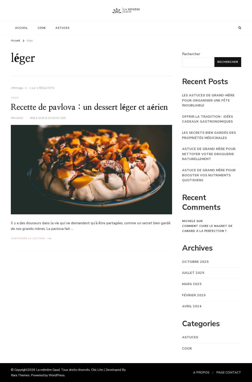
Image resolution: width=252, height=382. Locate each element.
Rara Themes (20, 375)
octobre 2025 (195, 262)
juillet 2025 (193, 273)
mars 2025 (192, 284)
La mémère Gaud (48, 370)
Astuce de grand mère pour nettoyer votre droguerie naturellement (209, 154)
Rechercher (191, 54)
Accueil (21, 28)
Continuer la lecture (28, 238)
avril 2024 (192, 306)
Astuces (63, 28)
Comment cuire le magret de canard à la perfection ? (207, 228)
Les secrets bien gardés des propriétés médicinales (209, 135)
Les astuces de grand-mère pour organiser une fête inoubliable (208, 100)
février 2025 (194, 295)
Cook (42, 28)
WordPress (57, 375)
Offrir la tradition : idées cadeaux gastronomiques (207, 119)
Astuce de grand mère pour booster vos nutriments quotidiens (209, 175)
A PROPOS (201, 372)
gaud (19, 118)
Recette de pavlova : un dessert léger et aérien (89, 107)
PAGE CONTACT (228, 372)
